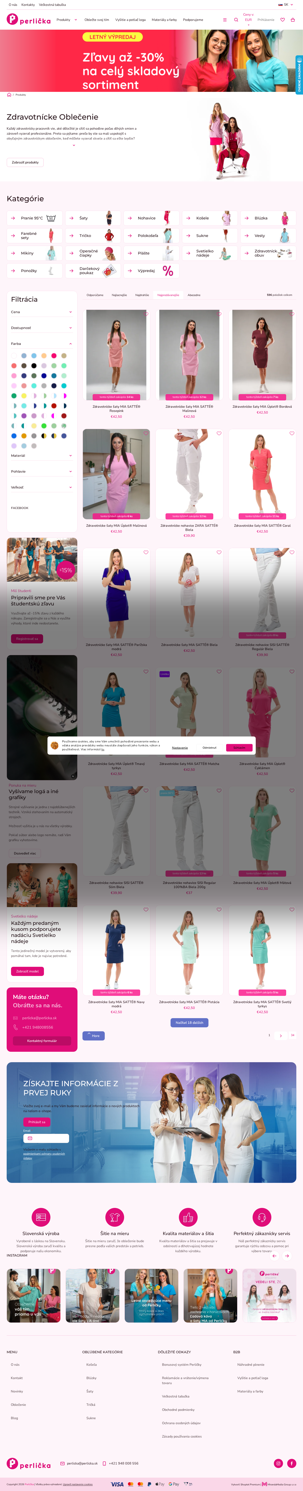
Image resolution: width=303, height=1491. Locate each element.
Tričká (90, 1404)
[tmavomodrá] (54, 386)
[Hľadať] (236, 19)
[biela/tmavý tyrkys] (44, 406)
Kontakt (17, 1378)
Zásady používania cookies (182, 1436)
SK (286, 4)
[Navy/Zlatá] (54, 436)
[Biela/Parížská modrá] (64, 406)
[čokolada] (24, 366)
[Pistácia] (64, 376)
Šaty (89, 1391)
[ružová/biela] (44, 416)
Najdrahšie (142, 295)
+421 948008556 (37, 1027)
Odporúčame (95, 295)
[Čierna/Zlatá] (44, 436)
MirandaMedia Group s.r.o (281, 1484)
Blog (14, 1418)
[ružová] (14, 386)
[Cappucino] (64, 356)
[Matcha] (54, 366)
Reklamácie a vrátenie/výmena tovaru (185, 1380)
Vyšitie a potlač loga (252, 1378)
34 (292, 1035)
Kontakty (28, 5)
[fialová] (34, 416)
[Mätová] (64, 366)
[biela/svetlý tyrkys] (14, 406)
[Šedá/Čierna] (34, 446)
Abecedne (194, 295)
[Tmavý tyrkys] (64, 386)
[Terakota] (54, 406)
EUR (248, 20)
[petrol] (54, 376)
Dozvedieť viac (25, 853)
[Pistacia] (54, 426)
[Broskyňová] (44, 356)
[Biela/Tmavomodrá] (34, 406)
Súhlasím (239, 747)
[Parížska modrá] (44, 376)
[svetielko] (64, 426)
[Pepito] (34, 436)
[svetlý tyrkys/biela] (14, 426)
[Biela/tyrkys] (14, 416)
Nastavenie (180, 748)
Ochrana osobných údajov (181, 1423)
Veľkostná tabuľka (52, 5)
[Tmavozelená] (14, 396)
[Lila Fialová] (44, 366)
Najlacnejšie (119, 295)
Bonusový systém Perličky (181, 1364)
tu (102, 749)
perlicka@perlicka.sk (39, 1017)
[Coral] (14, 366)
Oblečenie (18, 1404)
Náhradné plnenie (250, 1364)
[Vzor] (14, 436)
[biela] (14, 356)
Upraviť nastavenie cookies (78, 1484)
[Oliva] (34, 376)
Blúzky (91, 1378)
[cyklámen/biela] (54, 416)
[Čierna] (34, 366)
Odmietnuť (209, 747)
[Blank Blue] (24, 356)
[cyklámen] (54, 356)
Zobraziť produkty (25, 162)
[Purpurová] (24, 416)
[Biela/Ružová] (34, 396)
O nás (13, 5)
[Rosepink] (24, 386)
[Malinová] (14, 376)
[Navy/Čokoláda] (64, 436)
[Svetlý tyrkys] (34, 386)
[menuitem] (67, 20)
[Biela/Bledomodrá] (54, 396)
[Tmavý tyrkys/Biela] (24, 426)
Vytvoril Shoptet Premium (245, 1484)
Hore (96, 1036)
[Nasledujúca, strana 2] (281, 1036)
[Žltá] (24, 396)
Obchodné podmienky (178, 1409)
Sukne (91, 1418)
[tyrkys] (24, 406)
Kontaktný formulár (42, 1041)
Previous (274, 1256)
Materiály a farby (250, 1391)
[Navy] (24, 376)
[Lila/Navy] (14, 446)
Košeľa (91, 1364)
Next (287, 1256)
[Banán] (34, 426)
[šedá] (44, 386)
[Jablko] (44, 426)
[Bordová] (64, 416)
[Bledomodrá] (34, 356)
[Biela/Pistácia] (44, 396)
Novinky (17, 1391)
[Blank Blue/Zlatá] (24, 446)
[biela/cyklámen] (64, 396)
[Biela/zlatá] (24, 436)
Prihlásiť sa (37, 1122)
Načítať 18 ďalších (189, 1022)
